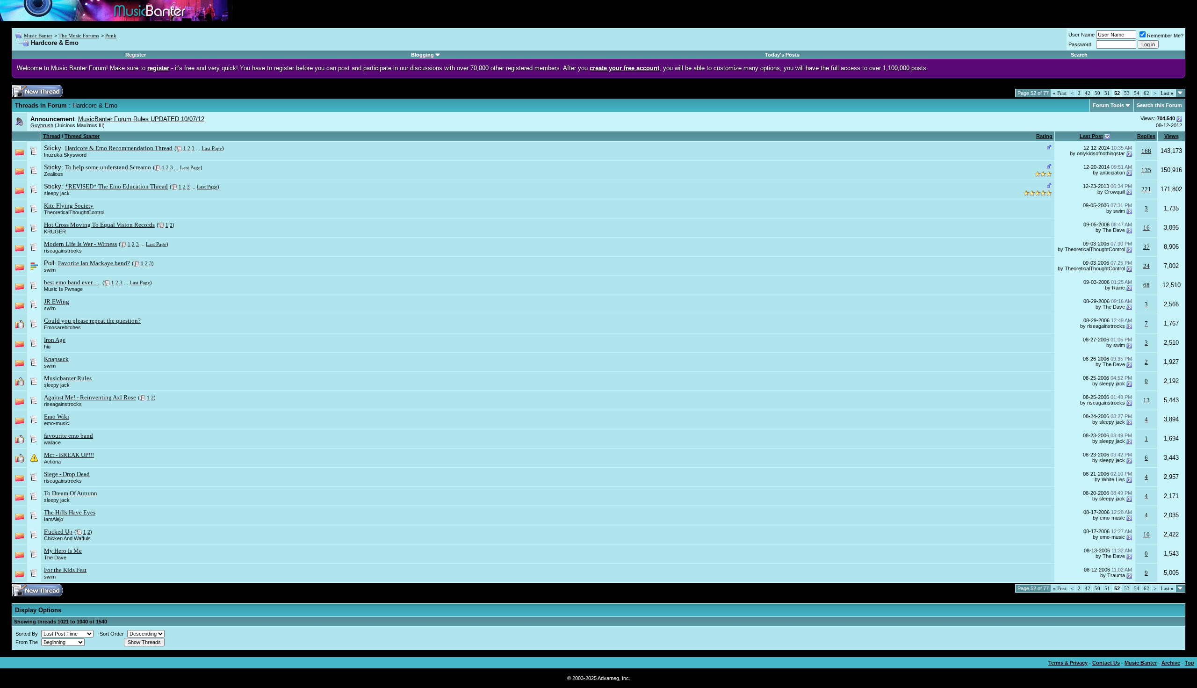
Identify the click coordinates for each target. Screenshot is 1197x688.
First (1060, 93)
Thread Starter (82, 136)
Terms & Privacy (1068, 663)
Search (1079, 55)
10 (1146, 534)
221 (1146, 189)
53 (1127, 93)
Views (1171, 136)
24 (1146, 265)
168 (1146, 150)
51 (1107, 93)
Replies (1146, 136)
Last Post (1091, 136)
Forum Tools (1108, 105)
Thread (51, 136)
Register (135, 55)
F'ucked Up (58, 531)
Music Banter (38, 35)
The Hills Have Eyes (69, 512)
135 (1146, 170)
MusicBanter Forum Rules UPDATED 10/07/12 (141, 119)
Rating (1044, 136)
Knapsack (56, 358)
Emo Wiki (56, 416)
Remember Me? (1165, 35)
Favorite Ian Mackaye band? (94, 263)
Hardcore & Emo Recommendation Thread (119, 148)
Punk (110, 35)
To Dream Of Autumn (70, 493)
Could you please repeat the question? (92, 320)
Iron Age (54, 339)
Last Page (212, 148)
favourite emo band (68, 435)
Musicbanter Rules (68, 378)
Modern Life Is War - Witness (80, 243)
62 (1146, 93)
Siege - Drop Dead (67, 474)
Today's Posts (782, 55)
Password (1079, 44)
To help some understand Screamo (108, 167)
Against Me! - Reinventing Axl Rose (90, 397)
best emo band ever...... (72, 282)
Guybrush (41, 125)
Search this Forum (1159, 105)
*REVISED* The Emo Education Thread (116, 186)
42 (1087, 93)
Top (1189, 663)
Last (1167, 93)
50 (1097, 93)
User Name (1081, 34)
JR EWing (56, 301)
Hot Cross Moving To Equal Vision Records (99, 224)
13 (1146, 400)
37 (1146, 246)
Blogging (422, 55)
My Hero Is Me (63, 550)
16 (1146, 227)
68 (1146, 285)
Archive (1170, 663)
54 (1136, 93)
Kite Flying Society (69, 205)
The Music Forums (78, 35)
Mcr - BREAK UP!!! (69, 454)
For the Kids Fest (65, 569)
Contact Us (1106, 663)
